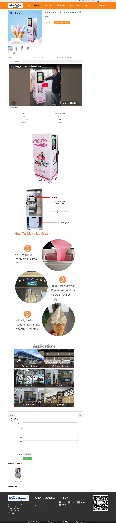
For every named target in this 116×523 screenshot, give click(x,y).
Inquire (48, 22)
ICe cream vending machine (16, 490)
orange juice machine (39, 501)
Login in (88, 522)
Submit (28, 458)
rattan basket (36, 504)
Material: (59, 57)
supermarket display (38, 508)
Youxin (84, 522)
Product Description (15, 61)
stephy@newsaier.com (100, 1)
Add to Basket (63, 22)
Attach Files (28, 454)
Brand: (35, 57)
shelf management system (40, 505)
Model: (11, 57)
